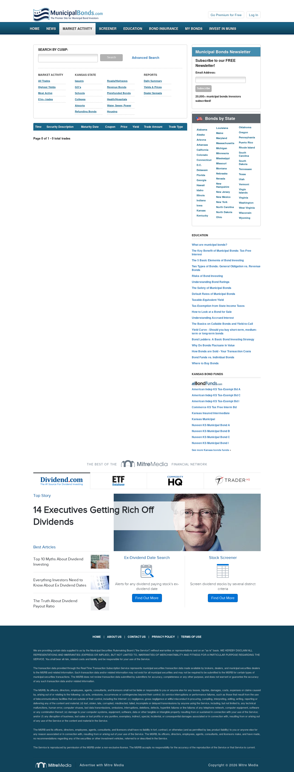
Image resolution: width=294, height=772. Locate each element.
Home (35, 28)
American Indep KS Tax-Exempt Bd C (216, 395)
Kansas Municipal (203, 419)
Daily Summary (153, 81)
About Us (114, 637)
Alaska (201, 134)
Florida (201, 175)
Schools (80, 93)
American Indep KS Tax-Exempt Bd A (216, 389)
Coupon (110, 127)
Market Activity (77, 28)
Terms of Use (191, 637)
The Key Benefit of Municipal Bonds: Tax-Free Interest (221, 252)
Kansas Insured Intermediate (211, 413)
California (202, 149)
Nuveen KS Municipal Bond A (211, 425)
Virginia (243, 197)
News (51, 28)
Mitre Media (56, 765)
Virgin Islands (243, 191)
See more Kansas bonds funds (210, 450)
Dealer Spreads (153, 93)
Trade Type (176, 127)
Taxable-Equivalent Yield (208, 300)
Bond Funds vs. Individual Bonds (213, 357)
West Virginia (247, 207)
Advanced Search (145, 57)
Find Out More (146, 598)
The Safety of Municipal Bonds (211, 288)
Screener (107, 28)
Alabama (202, 129)
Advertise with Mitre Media (102, 765)
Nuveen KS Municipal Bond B (211, 431)
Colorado (202, 155)
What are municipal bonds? (209, 244)
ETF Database (118, 481)
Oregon (243, 132)
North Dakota (224, 212)
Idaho (200, 190)
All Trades (44, 81)
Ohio (219, 217)
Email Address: (205, 72)
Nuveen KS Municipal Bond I (210, 443)
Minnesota (222, 153)
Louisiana (222, 128)
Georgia (201, 180)
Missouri (221, 163)
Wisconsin (245, 212)
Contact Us (137, 637)
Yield (136, 127)
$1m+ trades (45, 99)
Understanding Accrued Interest (213, 318)
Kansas (201, 210)
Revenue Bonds (116, 87)
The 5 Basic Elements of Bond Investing (218, 260)
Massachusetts (225, 143)
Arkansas (202, 144)
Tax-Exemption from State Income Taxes (218, 306)
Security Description (60, 127)
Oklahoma (245, 127)
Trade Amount (153, 127)
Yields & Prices (153, 87)
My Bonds (193, 28)
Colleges (80, 99)
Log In (253, 15)
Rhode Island (247, 147)
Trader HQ (232, 481)
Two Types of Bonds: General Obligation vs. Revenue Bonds (226, 268)
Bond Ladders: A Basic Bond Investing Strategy (223, 339)
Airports (80, 105)
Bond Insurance (163, 28)
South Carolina (244, 154)
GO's (78, 87)
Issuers (79, 81)
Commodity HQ (175, 481)
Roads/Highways (117, 81)
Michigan (221, 148)
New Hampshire (222, 185)
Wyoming (244, 217)
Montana (221, 168)
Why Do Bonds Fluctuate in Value (213, 345)
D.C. (199, 165)
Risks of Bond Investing (207, 276)
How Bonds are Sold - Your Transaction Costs (221, 351)
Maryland (221, 138)
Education (132, 28)
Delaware (202, 170)
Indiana (201, 200)
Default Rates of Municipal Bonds (213, 294)
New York (221, 202)
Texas (242, 174)
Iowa (199, 205)
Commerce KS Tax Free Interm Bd (214, 407)
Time (38, 127)
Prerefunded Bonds (119, 93)
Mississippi (223, 158)
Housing (112, 111)
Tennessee (245, 169)
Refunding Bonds (85, 111)
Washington (246, 202)
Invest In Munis (222, 28)
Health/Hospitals (117, 99)
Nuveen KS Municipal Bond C (211, 437)
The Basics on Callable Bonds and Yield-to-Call (222, 324)
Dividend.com (61, 481)
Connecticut (204, 160)
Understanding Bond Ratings (210, 282)
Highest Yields (47, 87)
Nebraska (221, 173)
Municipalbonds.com (68, 15)
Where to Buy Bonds (205, 363)
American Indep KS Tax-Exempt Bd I (215, 401)
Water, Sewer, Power (119, 105)
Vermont (244, 184)
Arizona (201, 139)
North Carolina (225, 207)
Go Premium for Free (226, 15)
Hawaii (201, 185)
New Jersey (223, 192)
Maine (219, 133)
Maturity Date (90, 127)
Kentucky (202, 215)
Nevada (220, 178)
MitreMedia (144, 463)
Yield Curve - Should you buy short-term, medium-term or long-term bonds (224, 331)
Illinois (201, 195)
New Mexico (223, 197)
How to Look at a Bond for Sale (212, 312)
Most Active (45, 93)
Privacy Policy (163, 637)
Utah (242, 179)
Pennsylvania (247, 137)
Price (124, 127)
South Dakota (243, 162)
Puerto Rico (246, 142)
